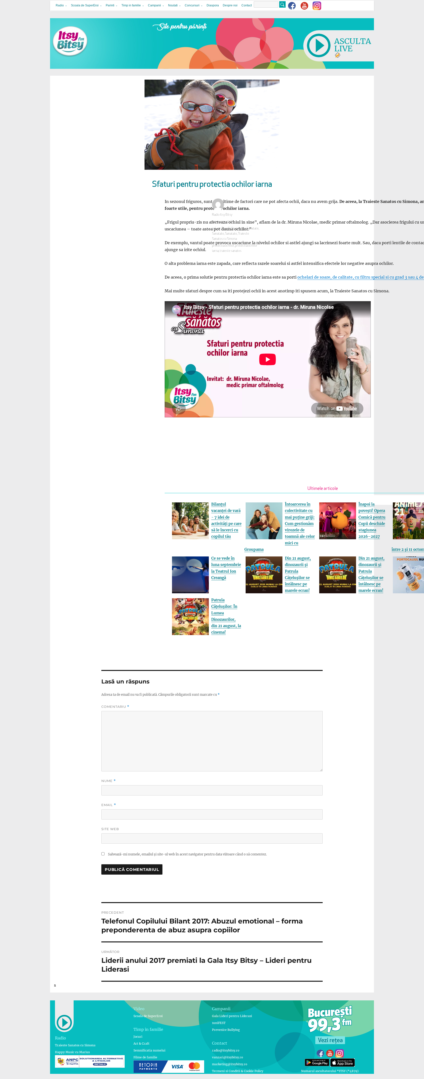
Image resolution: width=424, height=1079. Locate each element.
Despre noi (230, 5)
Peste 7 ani (238, 228)
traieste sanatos (230, 251)
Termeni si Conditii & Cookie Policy (237, 1071)
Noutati (173, 5)
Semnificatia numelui (149, 1050)
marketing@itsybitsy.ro (229, 1064)
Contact (246, 5)
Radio (60, 5)
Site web (110, 829)
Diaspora (213, 5)
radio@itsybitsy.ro (225, 1050)
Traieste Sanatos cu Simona (75, 1045)
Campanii (154, 5)
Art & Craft (141, 1043)
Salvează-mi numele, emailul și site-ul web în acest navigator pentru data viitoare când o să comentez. (187, 854)
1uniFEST (218, 1023)
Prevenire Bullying (226, 1030)
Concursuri (192, 5)
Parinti (110, 5)
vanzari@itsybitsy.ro (227, 1057)
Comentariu (115, 707)
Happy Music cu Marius (72, 1052)
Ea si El (226, 228)
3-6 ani (216, 228)
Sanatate (253, 228)
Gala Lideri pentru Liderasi (232, 1016)
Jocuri (137, 1036)
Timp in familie (131, 5)
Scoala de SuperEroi (85, 5)
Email (108, 805)
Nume (108, 781)
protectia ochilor (223, 245)
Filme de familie (145, 1057)
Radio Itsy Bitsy (222, 214)
